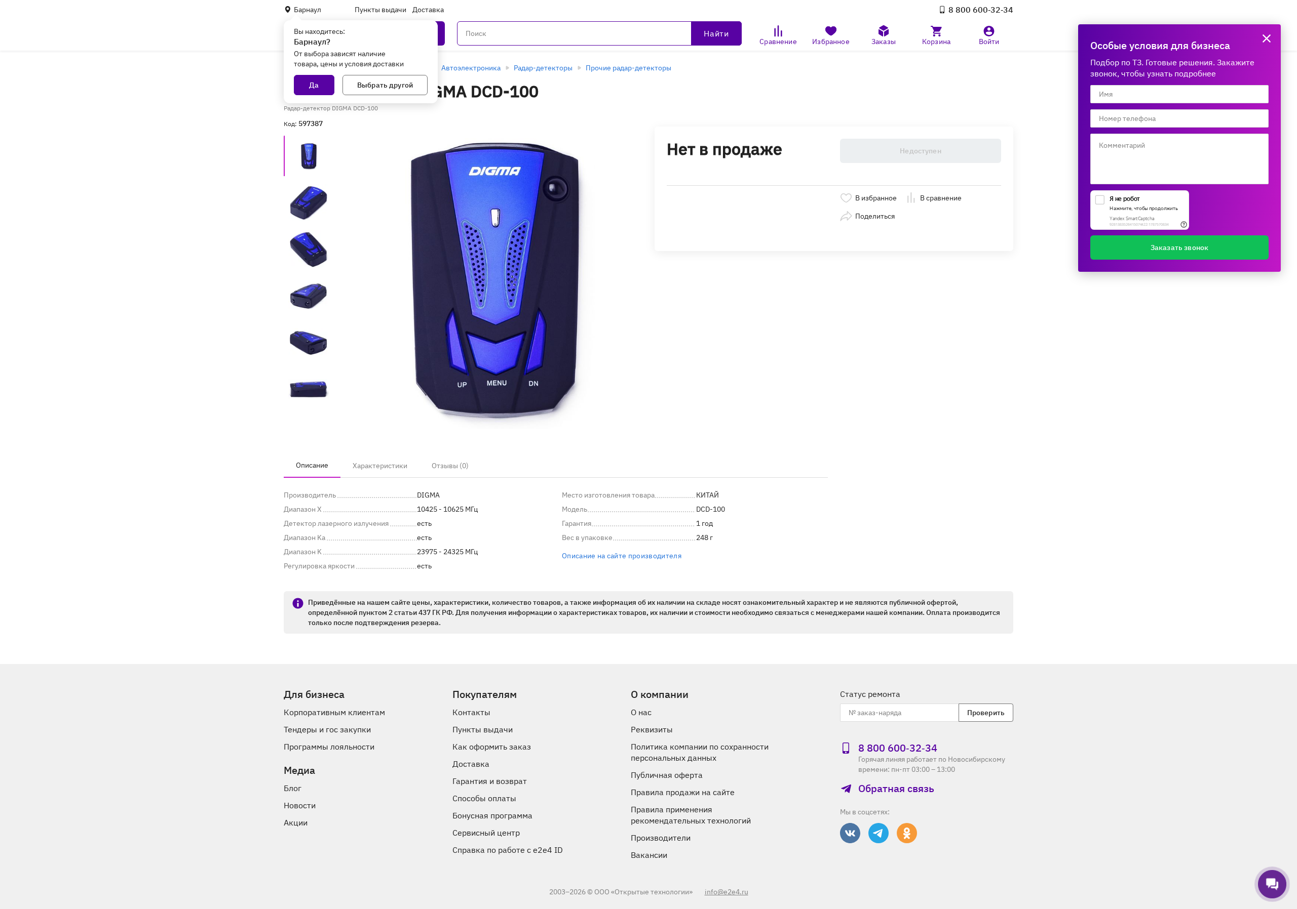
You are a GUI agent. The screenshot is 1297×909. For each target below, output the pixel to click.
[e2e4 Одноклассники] (907, 833)
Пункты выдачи (380, 9)
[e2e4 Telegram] (878, 833)
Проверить (986, 712)
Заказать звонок (1179, 247)
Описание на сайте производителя (621, 555)
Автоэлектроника (471, 67)
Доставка (428, 9)
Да (314, 85)
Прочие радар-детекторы (628, 67)
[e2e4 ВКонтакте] (850, 833)
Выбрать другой (385, 85)
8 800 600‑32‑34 (980, 10)
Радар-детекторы (543, 67)
